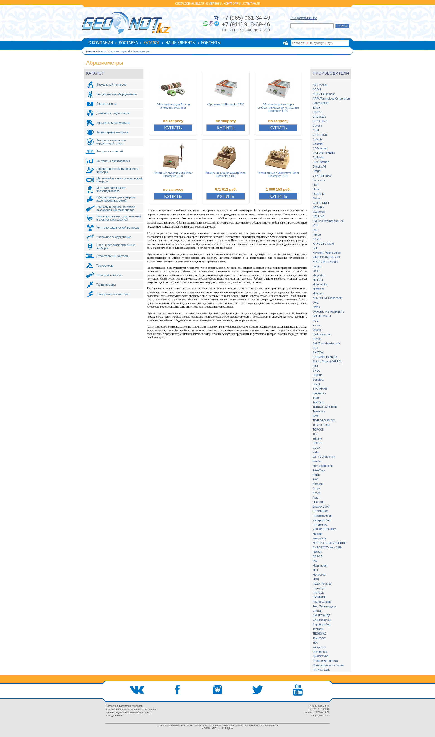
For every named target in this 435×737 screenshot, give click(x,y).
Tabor (316, 397)
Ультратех (319, 647)
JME (315, 230)
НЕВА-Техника (322, 583)
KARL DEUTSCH (323, 243)
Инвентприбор (322, 515)
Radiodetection (322, 334)
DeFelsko (318, 157)
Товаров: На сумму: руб (312, 43)
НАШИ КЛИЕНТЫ (180, 43)
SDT (315, 348)
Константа (319, 538)
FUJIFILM (318, 193)
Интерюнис (320, 524)
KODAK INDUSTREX (326, 261)
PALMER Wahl (322, 316)
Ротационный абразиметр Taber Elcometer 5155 (278, 174)
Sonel (316, 384)
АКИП (316, 475)
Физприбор (320, 651)
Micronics (318, 289)
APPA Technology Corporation (331, 98)
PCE (315, 320)
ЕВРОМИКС (320, 511)
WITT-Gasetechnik (324, 456)
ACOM (317, 89)
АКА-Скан (319, 470)
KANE (316, 239)
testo (316, 416)
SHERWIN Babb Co (325, 357)
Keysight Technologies (327, 252)
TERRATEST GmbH (325, 407)
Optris (316, 307)
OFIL (316, 302)
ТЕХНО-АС (320, 633)
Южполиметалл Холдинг (328, 665)
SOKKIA (318, 375)
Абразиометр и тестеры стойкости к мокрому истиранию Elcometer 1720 (278, 107)
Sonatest (318, 379)
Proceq (317, 325)
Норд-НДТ (319, 588)
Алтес (316, 493)
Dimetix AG (319, 166)
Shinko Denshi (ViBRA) (327, 361)
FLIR (316, 184)
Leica (316, 270)
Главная (90, 51)
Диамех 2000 (321, 506)
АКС (315, 479)
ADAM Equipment (324, 94)
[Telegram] (216, 23)
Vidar (316, 452)
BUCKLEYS (320, 121)
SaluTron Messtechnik (326, 343)
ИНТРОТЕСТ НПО (324, 529)
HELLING (318, 216)
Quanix (317, 329)
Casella (317, 125)
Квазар (317, 533)
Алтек (316, 488)
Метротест (320, 574)
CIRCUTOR (320, 134)
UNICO (317, 443)
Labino (317, 266)
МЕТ (315, 570)
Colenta (317, 139)
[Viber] (211, 23)
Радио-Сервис (322, 601)
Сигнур (317, 611)
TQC (315, 434)
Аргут (316, 497)
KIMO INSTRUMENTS (326, 257)
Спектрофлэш (322, 620)
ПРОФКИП (319, 597)
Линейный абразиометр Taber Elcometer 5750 (173, 174)
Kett (315, 248)
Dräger (317, 171)
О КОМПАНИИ (100, 43)
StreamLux (319, 393)
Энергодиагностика (325, 660)
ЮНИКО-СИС (321, 669)
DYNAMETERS (322, 175)
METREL (318, 280)
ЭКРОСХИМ (320, 656)
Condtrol (318, 144)
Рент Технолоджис (324, 606)
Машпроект (320, 565)
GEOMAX (318, 207)
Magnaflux (319, 275)
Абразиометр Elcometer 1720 (225, 104)
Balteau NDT (321, 103)
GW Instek (319, 212)
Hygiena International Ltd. (328, 221)
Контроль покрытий (119, 51)
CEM (316, 130)
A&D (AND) (320, 85)
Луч (315, 561)
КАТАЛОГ (152, 43)
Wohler (317, 461)
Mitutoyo (318, 293)
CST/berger (320, 148)
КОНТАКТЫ (211, 43)
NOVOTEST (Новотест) (327, 298)
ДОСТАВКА (128, 43)
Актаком (318, 484)
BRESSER (319, 116)
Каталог (101, 51)
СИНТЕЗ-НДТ (321, 615)
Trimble (317, 438)
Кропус (317, 552)
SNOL (316, 370)
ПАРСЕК (318, 592)
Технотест (319, 638)
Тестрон (318, 629)
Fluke (316, 189)
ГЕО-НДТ (318, 502)
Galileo (317, 198)
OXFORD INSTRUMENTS (329, 311)
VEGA (316, 447)
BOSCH (317, 112)
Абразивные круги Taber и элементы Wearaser (173, 106)
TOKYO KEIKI (321, 425)
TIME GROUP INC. (324, 420)
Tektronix (318, 402)
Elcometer (319, 180)
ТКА (315, 642)
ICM (315, 225)
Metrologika (320, 284)
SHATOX (318, 352)
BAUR (316, 107)
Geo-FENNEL (321, 202)
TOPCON (318, 429)
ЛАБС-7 (318, 556)
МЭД (316, 579)
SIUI (315, 366)
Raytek (317, 339)
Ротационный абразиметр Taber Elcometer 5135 (225, 174)
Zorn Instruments (323, 465)
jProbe (317, 234)
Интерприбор (321, 520)
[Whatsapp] (205, 23)
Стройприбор (321, 624)
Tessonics (319, 411)
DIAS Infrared (321, 162)
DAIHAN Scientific (324, 153)
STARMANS (320, 388)
